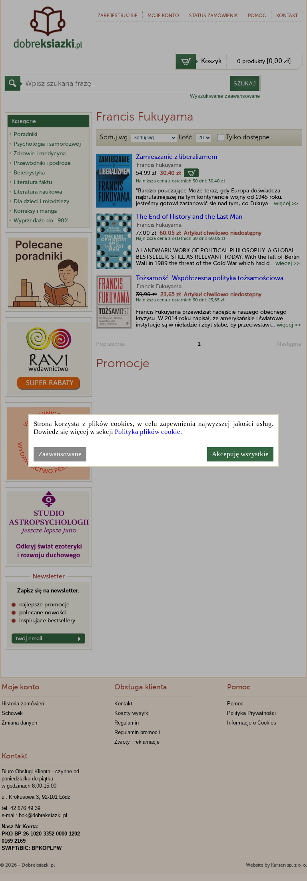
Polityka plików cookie (147, 432)
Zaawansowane (60, 454)
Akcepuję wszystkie (240, 454)
